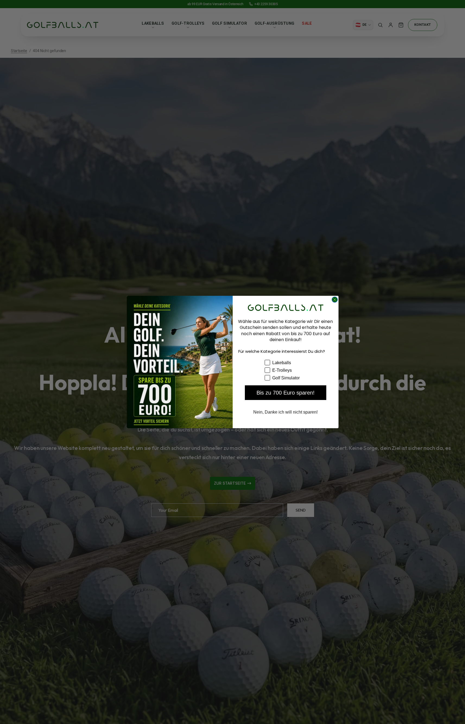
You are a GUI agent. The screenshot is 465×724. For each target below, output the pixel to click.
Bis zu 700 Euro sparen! (286, 393)
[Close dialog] (334, 299)
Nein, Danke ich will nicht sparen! (285, 412)
